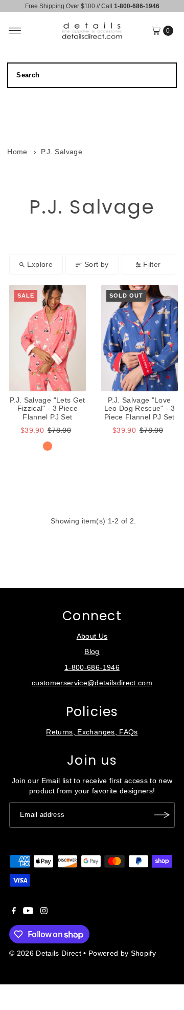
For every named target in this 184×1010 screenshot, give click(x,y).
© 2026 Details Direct (45, 953)
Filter (151, 264)
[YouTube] (28, 912)
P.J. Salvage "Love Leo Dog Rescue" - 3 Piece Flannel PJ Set (139, 408)
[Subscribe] (162, 815)
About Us (92, 636)
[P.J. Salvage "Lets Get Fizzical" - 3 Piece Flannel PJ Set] (47, 338)
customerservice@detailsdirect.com (92, 683)
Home (17, 152)
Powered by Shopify (122, 953)
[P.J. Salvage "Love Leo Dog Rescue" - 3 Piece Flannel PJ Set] (139, 338)
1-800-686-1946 (92, 667)
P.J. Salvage (61, 152)
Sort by (96, 264)
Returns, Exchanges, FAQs (91, 732)
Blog (91, 652)
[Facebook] (14, 912)
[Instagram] (44, 912)
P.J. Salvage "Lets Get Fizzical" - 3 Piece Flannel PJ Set (47, 408)
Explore (40, 264)
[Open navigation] (15, 31)
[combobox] (91, 75)
